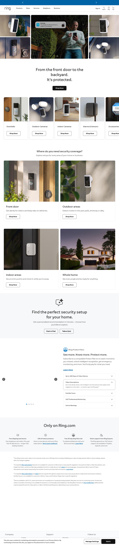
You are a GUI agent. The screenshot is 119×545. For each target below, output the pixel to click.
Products (19, 8)
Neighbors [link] (46, 8)
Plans (28, 8)
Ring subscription (27, 465)
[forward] (55, 379)
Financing (65, 538)
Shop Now (60, 88)
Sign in (98, 8)
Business (57, 8)
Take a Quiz (66, 331)
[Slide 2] (28, 404)
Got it (108, 541)
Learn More (68, 370)
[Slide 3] (29, 404)
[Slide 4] (31, 404)
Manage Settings (92, 541)
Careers (23, 538)
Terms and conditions (50, 443)
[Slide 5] (33, 404)
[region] (59, 118)
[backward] (3, 379)
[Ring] (8, 8)
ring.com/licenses (88, 483)
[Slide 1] (26, 404)
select (63, 467)
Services (36, 8)
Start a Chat (51, 331)
